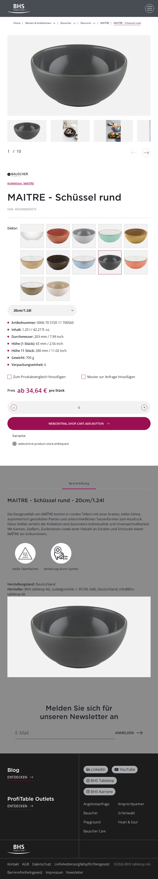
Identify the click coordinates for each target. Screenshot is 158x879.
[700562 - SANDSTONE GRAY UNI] (84, 236)
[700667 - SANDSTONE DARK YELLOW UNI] (136, 236)
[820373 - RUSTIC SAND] (32, 262)
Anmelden (124, 733)
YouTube (127, 769)
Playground (92, 822)
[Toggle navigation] (149, 8)
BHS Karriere (102, 791)
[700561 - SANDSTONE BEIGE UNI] (58, 289)
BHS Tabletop (102, 780)
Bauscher (91, 813)
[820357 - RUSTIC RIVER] (84, 262)
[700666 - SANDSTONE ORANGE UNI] (58, 236)
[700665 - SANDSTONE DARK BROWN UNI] (58, 262)
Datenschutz (41, 864)
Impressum (54, 872)
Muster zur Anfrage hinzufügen (111, 377)
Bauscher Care (95, 831)
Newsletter (74, 872)
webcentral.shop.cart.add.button (77, 423)
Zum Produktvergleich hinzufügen (39, 377)
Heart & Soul (128, 822)
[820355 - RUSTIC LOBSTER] (136, 262)
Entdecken (17, 777)
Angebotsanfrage (96, 804)
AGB (25, 864)
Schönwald (126, 813)
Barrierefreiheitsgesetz (25, 872)
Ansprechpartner (131, 804)
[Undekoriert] (32, 236)
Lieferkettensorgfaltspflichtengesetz (82, 864)
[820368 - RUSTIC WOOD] (32, 289)
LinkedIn (98, 769)
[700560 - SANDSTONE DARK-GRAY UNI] (110, 262)
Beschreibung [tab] (79, 483)
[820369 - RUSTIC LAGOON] (110, 236)
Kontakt (13, 864)
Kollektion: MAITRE (20, 183)
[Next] (146, 152)
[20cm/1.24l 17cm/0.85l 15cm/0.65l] (42, 310)
